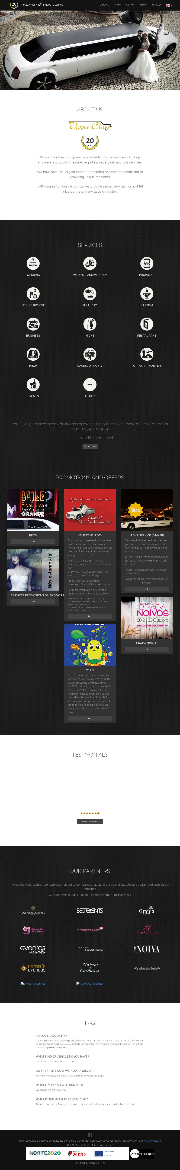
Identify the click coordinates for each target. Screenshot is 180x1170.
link (33, 541)
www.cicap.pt (152, 1140)
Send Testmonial (90, 818)
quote (143, 5)
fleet (117, 5)
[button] (13, 45)
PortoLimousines (42, 4)
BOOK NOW (90, 446)
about (103, 5)
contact (156, 5)
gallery (130, 5)
